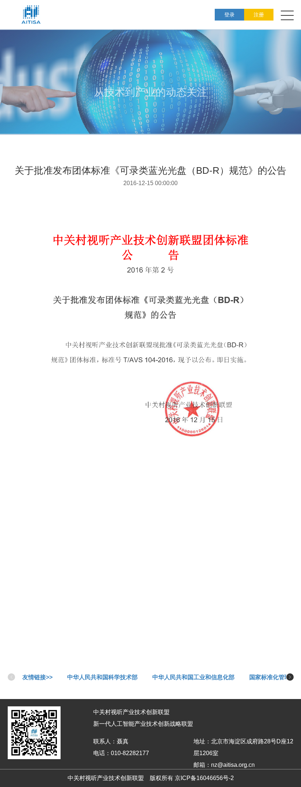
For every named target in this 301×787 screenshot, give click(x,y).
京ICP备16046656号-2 (204, 778)
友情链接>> (37, 677)
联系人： (105, 741)
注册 (259, 15)
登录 (229, 15)
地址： (202, 741)
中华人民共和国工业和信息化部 (193, 677)
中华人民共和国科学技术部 (102, 677)
